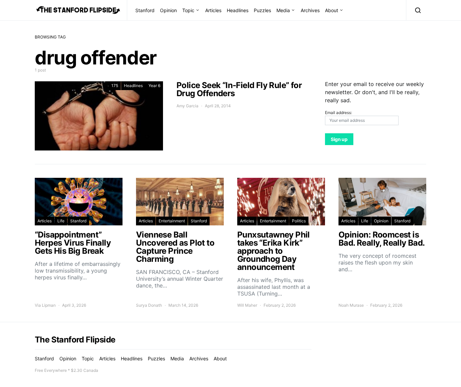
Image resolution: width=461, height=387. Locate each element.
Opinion (168, 10)
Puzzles (262, 10)
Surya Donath (149, 305)
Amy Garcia (187, 105)
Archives (310, 10)
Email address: (338, 112)
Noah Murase (351, 305)
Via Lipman (45, 305)
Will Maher (247, 305)
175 (114, 85)
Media (283, 10)
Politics (299, 220)
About (331, 10)
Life (60, 220)
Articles (213, 10)
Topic (188, 10)
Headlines (237, 10)
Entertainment (172, 220)
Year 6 (154, 85)
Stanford (145, 10)
